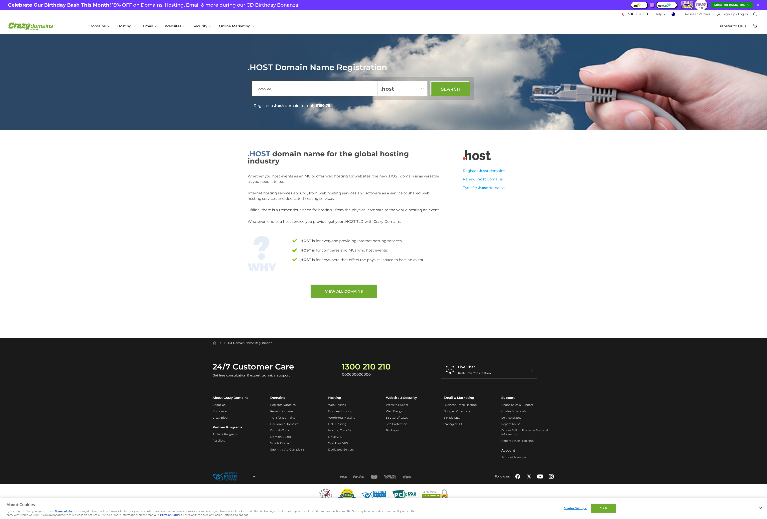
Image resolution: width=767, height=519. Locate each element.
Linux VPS (335, 437)
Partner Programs (227, 427)
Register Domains (283, 405)
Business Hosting (340, 411)
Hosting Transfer (339, 430)
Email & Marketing (459, 398)
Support (508, 398)
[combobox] (243, 476)
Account (508, 450)
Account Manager (513, 457)
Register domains (484, 170)
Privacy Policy (170, 514)
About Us (219, 405)
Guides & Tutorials (514, 411)
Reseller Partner (697, 14)
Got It (603, 508)
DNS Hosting (337, 424)
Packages (392, 430)
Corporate (220, 411)
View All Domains (344, 291)
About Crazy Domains (230, 398)
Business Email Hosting (460, 405)
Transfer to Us (730, 26)
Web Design (394, 411)
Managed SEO (453, 424)
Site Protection (396, 424)
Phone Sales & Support (517, 405)
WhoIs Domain (280, 443)
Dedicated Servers (341, 449)
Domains (97, 26)
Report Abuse (510, 424)
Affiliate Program (225, 434)
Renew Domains (281, 411)
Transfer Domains (282, 417)
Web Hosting (337, 405)
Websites (173, 26)
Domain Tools (280, 430)
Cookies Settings (575, 508)
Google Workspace (457, 411)
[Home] (215, 343)
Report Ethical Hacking (517, 441)
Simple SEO (452, 417)
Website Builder (397, 405)
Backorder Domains (284, 424)
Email (148, 26)
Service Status (511, 417)
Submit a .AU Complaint (287, 449)
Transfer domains (484, 187)
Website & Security (401, 398)
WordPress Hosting (342, 417)
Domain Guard (280, 437)
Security (200, 26)
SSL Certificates (397, 417)
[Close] (760, 508)
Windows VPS (338, 443)
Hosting (124, 26)
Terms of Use (64, 511)
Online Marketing (234, 26)
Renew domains (483, 179)
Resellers (219, 440)
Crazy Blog (220, 417)
